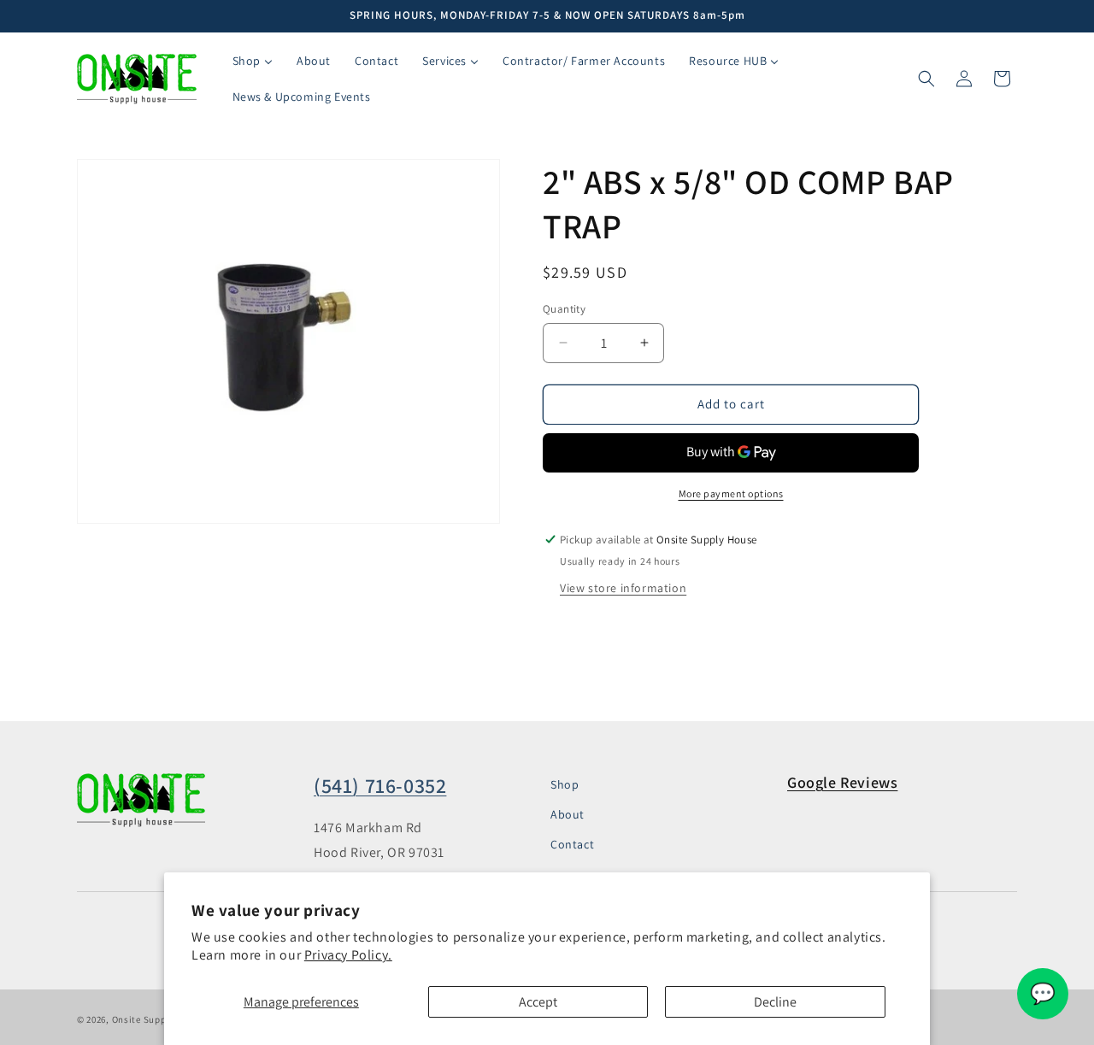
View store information (623, 588)
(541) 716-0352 (380, 785)
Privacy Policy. (348, 955)
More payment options (731, 493)
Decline (775, 1002)
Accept (538, 1002)
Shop (564, 784)
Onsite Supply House (158, 1019)
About (567, 814)
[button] (926, 78)
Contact (572, 844)
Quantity (564, 309)
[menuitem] (253, 61)
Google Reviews (842, 782)
